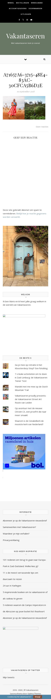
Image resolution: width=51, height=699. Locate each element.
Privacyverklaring (11, 540)
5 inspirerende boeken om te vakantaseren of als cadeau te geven (25, 595)
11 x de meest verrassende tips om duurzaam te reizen (20, 575)
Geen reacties (42, 126)
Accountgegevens (18, 8)
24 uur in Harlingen (12, 585)
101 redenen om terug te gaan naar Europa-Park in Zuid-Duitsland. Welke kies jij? (24, 563)
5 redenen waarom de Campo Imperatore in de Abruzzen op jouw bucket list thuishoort (24, 608)
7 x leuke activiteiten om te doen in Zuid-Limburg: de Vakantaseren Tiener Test (31, 377)
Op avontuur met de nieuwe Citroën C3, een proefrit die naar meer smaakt (30, 412)
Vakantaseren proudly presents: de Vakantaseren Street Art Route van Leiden (30, 399)
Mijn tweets (8, 677)
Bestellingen (22, 3)
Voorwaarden (35, 8)
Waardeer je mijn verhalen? (16, 533)
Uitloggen (26, 14)
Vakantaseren (25, 36)
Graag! (37, 697)
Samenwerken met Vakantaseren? (19, 527)
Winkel (11, 3)
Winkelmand (37, 3)
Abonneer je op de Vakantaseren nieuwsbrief (25, 520)
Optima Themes (34, 693)
